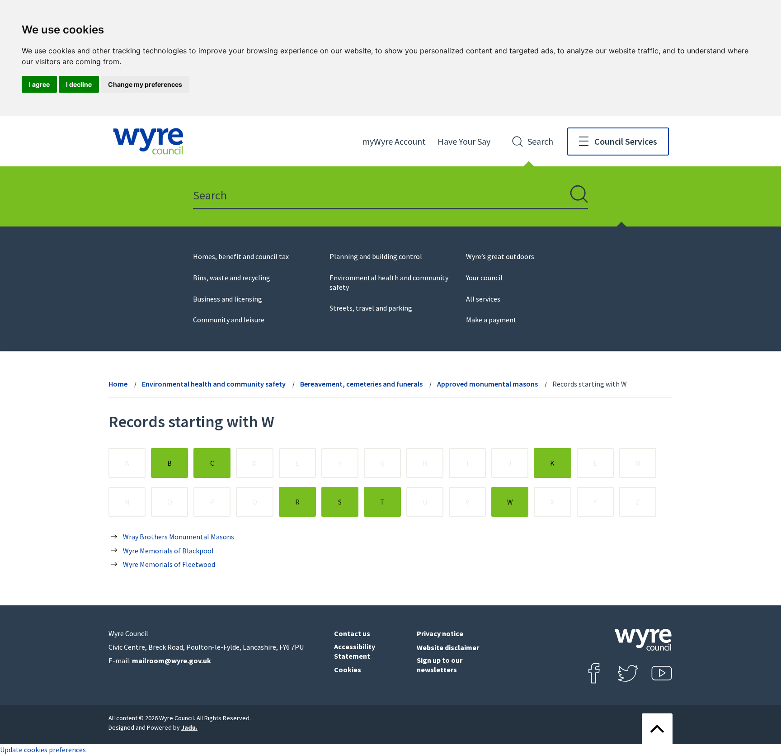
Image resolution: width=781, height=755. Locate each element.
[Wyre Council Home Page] (148, 141)
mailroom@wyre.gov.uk (171, 660)
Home (117, 383)
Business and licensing (227, 298)
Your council (484, 277)
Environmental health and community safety (214, 383)
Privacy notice (440, 633)
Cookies (347, 669)
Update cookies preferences (43, 749)
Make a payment (491, 319)
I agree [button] (39, 84)
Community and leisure (228, 319)
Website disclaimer (448, 647)
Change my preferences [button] (145, 84)
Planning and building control (375, 256)
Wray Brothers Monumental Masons (178, 536)
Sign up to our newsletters (439, 665)
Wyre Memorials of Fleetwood (169, 564)
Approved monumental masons (487, 383)
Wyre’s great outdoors (500, 256)
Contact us (352, 633)
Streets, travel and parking (370, 307)
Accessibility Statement (354, 651)
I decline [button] (79, 84)
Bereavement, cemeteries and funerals (361, 383)
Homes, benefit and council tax (241, 256)
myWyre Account (394, 141)
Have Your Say (464, 141)
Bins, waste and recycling (231, 277)
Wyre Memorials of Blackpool (168, 550)
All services (483, 298)
